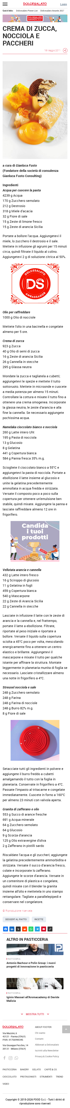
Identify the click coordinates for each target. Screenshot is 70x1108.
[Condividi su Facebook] (5, 929)
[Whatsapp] (16, 1057)
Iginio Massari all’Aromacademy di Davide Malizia (33, 999)
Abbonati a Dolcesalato (47, 1044)
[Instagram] (11, 1057)
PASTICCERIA (13, 959)
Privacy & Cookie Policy (47, 1056)
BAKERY (24, 1069)
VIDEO (6, 1083)
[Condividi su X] (18, 929)
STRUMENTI (46, 1076)
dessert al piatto (16, 919)
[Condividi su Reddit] (24, 929)
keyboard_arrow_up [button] (66, 1029)
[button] (5, 4)
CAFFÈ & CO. (50, 1069)
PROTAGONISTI (28, 1076)
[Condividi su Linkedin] (11, 929)
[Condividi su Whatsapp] (30, 929)
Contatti (39, 1038)
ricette (39, 919)
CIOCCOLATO (10, 1076)
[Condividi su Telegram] (37, 929)
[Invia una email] (43, 929)
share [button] (65, 50)
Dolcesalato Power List (27, 10)
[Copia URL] (50, 929)
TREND (59, 1076)
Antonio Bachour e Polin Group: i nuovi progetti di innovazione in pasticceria (31, 964)
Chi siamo (40, 1032)
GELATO (36, 1069)
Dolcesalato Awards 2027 (52, 10)
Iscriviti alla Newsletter (47, 1050)
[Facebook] (5, 1057)
